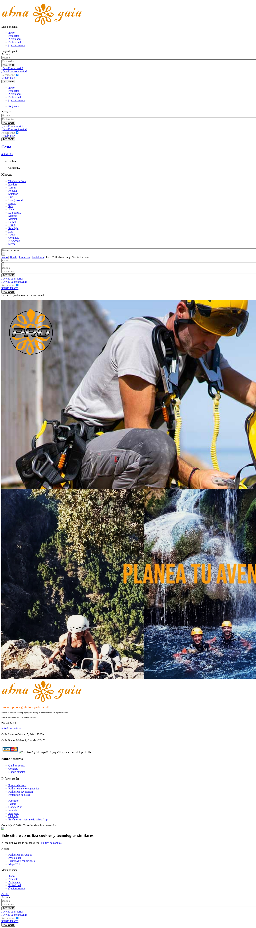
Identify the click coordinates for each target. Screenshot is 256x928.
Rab (10, 206)
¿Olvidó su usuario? (12, 68)
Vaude (11, 234)
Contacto (13, 768)
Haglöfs (12, 184)
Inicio (11, 32)
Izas (10, 231)
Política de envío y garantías (23, 788)
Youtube (13, 810)
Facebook (13, 800)
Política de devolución (20, 791)
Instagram (13, 813)
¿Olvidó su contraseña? (14, 71)
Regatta (12, 190)
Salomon (13, 193)
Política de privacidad (20, 854)
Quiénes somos (16, 45)
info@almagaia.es (11, 728)
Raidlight (13, 228)
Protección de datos (19, 794)
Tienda (13, 257)
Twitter (12, 803)
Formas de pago (17, 785)
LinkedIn (13, 816)
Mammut (13, 218)
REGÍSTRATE (9, 78)
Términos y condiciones (21, 860)
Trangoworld (15, 200)
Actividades (14, 38)
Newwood (14, 240)
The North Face (17, 181)
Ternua (12, 187)
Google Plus (15, 806)
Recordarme (8, 74)
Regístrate (13, 106)
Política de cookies (51, 842)
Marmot (12, 215)
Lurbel (12, 222)
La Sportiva (14, 212)
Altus (11, 209)
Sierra (11, 243)
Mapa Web (14, 864)
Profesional (14, 42)
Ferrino (12, 203)
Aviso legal (14, 857)
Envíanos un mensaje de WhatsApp (28, 819)
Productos (13, 35)
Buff (10, 196)
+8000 (11, 225)
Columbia (13, 237)
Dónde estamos (16, 771)
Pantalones (38, 257)
